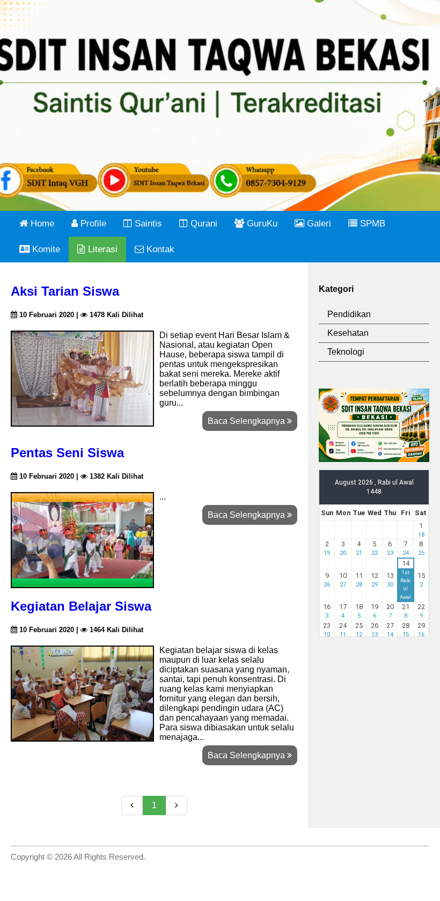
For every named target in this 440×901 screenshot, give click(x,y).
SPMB (371, 223)
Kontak (159, 249)
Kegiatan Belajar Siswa (81, 606)
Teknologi (345, 351)
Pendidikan (349, 314)
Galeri (317, 223)
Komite (45, 249)
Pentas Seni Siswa (67, 452)
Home (41, 223)
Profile (92, 223)
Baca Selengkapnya (247, 421)
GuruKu (260, 223)
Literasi (101, 249)
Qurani (202, 223)
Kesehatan (348, 333)
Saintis (147, 223)
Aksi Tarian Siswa (65, 291)
